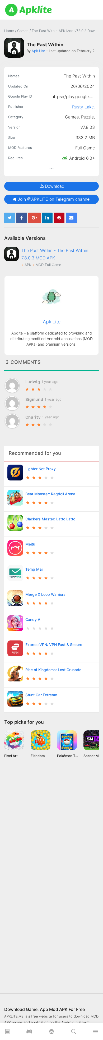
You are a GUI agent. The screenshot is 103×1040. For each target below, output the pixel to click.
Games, (73, 117)
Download (54, 186)
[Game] (29, 1033)
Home (9, 31)
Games (23, 31)
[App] (51, 1033)
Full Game (85, 147)
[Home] (7, 1033)
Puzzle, (88, 117)
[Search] (74, 1033)
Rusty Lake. (83, 106)
